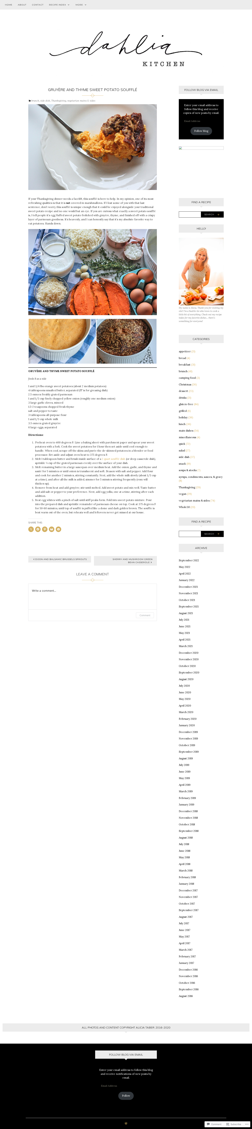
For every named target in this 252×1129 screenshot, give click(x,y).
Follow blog (201, 131)
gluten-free (186, 404)
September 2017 (189, 910)
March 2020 (186, 712)
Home (8, 4)
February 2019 (187, 798)
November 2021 (188, 593)
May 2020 (184, 699)
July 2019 (184, 765)
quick (182, 443)
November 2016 (188, 976)
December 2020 (188, 652)
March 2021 (186, 646)
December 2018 (188, 811)
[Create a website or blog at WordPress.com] (126, 1123)
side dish (45, 100)
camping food (187, 377)
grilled (183, 411)
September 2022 (189, 560)
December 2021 (188, 586)
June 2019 (184, 771)
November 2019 (188, 738)
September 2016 (189, 989)
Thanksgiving (58, 100)
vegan (182, 493)
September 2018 (189, 831)
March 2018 (186, 870)
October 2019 (187, 745)
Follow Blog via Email (201, 90)
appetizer (185, 351)
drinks (183, 397)
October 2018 (187, 824)
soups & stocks (188, 470)
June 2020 (185, 692)
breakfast (184, 364)
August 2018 (186, 837)
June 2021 (184, 626)
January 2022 (187, 580)
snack (182, 463)
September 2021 (189, 606)
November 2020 (189, 659)
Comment (145, 615)
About (22, 4)
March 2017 (186, 949)
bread (182, 358)
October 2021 (187, 600)
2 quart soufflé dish (113, 459)
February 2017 (187, 956)
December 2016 (188, 969)
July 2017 (184, 923)
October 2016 (187, 982)
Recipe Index (57, 4)
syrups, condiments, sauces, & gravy (201, 477)
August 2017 (186, 916)
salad (182, 450)
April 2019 (184, 784)
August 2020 (186, 679)
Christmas (185, 384)
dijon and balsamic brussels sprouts (61, 559)
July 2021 (184, 619)
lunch (182, 424)
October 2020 (187, 666)
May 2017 (184, 936)
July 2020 (184, 685)
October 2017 (187, 903)
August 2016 (186, 996)
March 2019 (186, 791)
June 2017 (184, 930)
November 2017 (188, 897)
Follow (126, 1095)
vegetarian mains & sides (81, 100)
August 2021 (186, 613)
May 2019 (184, 778)
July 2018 (184, 844)
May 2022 (184, 567)
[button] (62, 341)
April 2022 (185, 573)
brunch (35, 100)
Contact (38, 4)
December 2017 (188, 890)
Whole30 (184, 507)
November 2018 (188, 817)
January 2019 (186, 804)
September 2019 (189, 751)
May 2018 (184, 857)
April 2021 (184, 639)
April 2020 (185, 705)
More (79, 4)
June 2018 (184, 850)
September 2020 (189, 672)
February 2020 (187, 718)
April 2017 (184, 943)
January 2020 (187, 725)
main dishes (186, 430)
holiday (183, 417)
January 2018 (186, 883)
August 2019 (186, 758)
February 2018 (187, 877)
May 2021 (184, 633)
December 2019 (188, 732)
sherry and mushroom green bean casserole (133, 561)
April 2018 (184, 864)
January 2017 (186, 963)
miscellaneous (187, 437)
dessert (183, 391)
